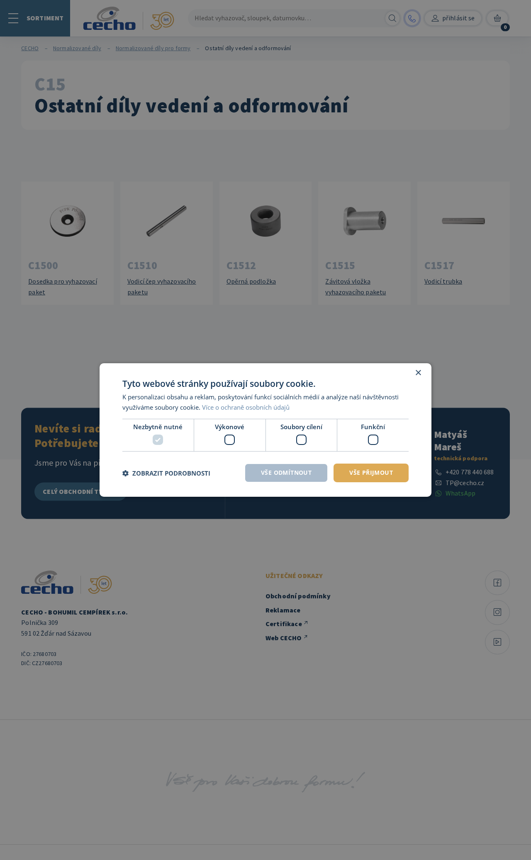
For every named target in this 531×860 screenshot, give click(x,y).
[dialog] (265, 430)
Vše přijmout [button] (371, 472)
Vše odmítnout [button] (286, 472)
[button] (166, 473)
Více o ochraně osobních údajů (246, 407)
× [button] (418, 373)
